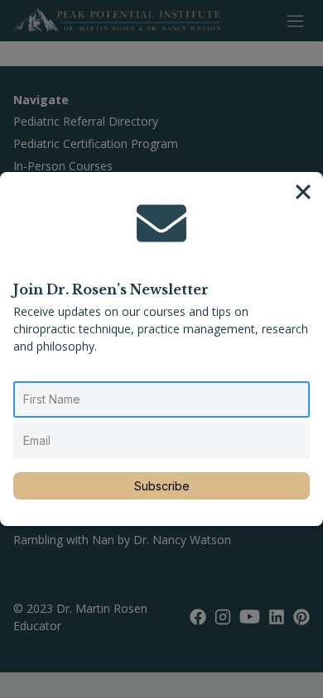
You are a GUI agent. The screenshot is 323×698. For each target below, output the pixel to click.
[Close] (303, 192)
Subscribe (162, 486)
